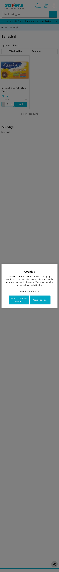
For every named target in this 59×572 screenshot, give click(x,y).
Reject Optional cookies (19, 300)
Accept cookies (40, 300)
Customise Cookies (29, 291)
